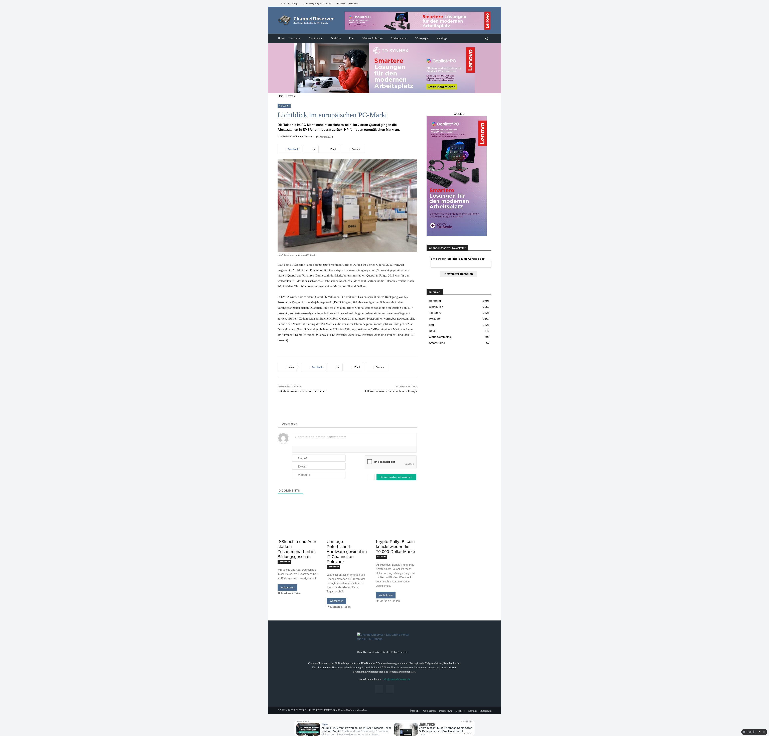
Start (280, 96)
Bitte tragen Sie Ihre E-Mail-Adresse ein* (458, 258)
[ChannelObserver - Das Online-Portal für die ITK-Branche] (306, 20)
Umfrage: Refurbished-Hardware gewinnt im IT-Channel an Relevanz (347, 551)
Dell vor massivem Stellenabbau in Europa (390, 391)
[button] (486, 38)
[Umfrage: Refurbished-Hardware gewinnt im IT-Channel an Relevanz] (347, 527)
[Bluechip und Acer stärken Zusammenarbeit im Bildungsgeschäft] (298, 527)
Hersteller (291, 96)
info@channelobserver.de (396, 679)
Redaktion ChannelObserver (297, 136)
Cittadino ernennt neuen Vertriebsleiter (302, 391)
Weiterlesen (287, 587)
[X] (489, 3)
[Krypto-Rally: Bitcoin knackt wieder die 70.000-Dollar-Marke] (396, 527)
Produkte (381, 557)
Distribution (284, 562)
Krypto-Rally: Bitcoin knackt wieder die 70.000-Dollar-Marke (395, 546)
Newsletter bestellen (458, 273)
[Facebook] (484, 3)
